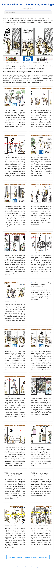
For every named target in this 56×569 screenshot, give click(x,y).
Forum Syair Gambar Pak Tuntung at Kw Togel (28, 4)
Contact (23, 567)
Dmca (18, 567)
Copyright (36, 567)
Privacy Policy (29, 567)
